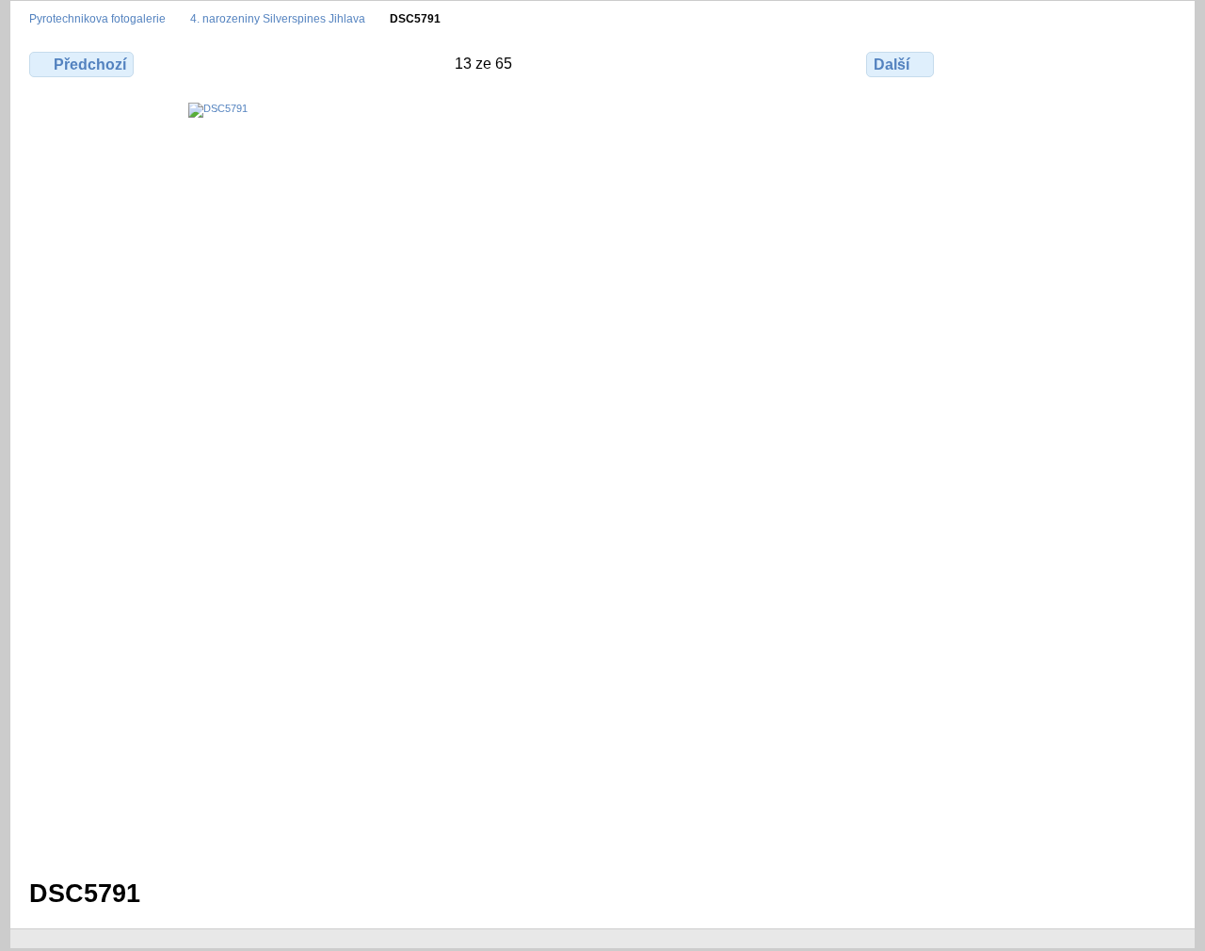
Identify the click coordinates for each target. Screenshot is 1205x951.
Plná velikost (990, 62)
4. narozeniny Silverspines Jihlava (277, 18)
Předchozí (90, 64)
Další (891, 64)
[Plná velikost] (483, 479)
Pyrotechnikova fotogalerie (97, 18)
